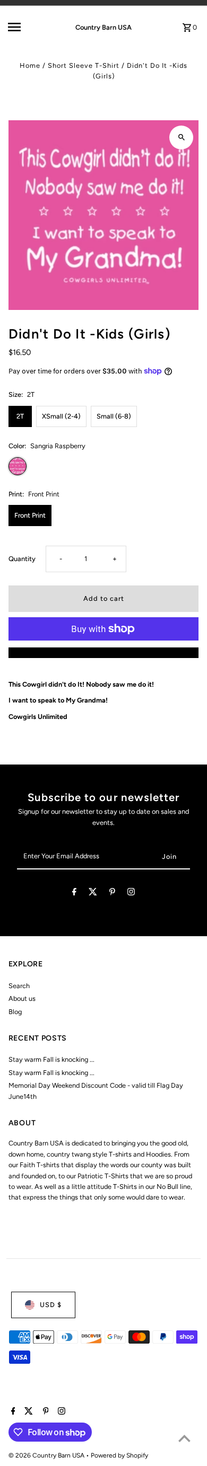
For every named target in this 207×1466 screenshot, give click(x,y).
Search (19, 986)
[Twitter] (93, 893)
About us (22, 998)
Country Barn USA (103, 27)
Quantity (22, 559)
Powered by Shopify (119, 1455)
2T (20, 416)
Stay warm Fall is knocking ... (51, 1059)
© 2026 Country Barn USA (47, 1455)
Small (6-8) (114, 416)
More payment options (103, 652)
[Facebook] (74, 893)
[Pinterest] (112, 893)
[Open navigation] (26, 27)
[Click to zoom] (181, 137)
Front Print (30, 515)
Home (30, 65)
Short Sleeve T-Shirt (83, 65)
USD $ (51, 1305)
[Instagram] (131, 893)
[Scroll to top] (184, 1438)
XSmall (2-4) (61, 416)
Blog (15, 1012)
